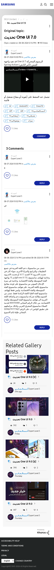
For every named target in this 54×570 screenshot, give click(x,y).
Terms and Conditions (12, 546)
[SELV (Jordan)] (8, 4)
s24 (21, 111)
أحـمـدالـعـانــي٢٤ (38, 111)
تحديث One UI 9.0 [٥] (24, 461)
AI (10, 106)
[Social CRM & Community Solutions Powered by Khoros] (43, 532)
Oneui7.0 (39, 106)
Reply (42, 183)
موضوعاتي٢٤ (14, 121)
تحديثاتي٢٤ (31, 116)
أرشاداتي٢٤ (13, 116)
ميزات (30, 121)
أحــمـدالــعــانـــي (21, 389)
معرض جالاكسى (30, 57)
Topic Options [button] (45, 26)
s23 (10, 111)
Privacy (5, 551)
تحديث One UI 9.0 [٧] (24, 377)
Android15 (23, 106)
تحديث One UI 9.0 (22, 419)
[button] (45, 51)
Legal (4, 555)
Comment (41, 136)
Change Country (23, 561)
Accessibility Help (10, 541)
